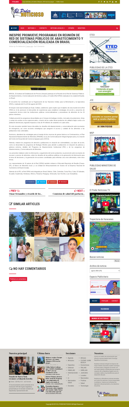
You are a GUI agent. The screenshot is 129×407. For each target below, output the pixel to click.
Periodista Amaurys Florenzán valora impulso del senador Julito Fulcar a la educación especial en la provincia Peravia (54, 389)
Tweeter (42, 182)
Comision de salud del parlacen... (69, 194)
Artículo (83, 358)
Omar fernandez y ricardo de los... (25, 194)
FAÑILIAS (84, 370)
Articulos (71, 360)
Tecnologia (84, 386)
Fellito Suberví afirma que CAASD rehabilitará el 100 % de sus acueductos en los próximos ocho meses (54, 370)
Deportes (71, 365)
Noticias (31, 28)
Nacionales (84, 378)
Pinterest (63, 182)
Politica (83, 381)
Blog (22, 28)
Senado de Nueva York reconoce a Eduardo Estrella (20, 378)
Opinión (71, 28)
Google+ (53, 182)
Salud (83, 383)
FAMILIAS (71, 370)
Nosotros (81, 28)
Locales (83, 375)
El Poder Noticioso (64, 404)
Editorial (71, 368)
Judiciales (84, 373)
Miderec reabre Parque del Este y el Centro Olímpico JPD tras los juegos (33, 2)
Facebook (31, 182)
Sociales (71, 386)
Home (14, 28)
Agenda (70, 358)
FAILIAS (83, 368)
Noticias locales (57, 28)
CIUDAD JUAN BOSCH (86, 361)
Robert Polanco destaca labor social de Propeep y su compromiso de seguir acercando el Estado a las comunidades (54, 380)
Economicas (85, 365)
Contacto (43, 28)
